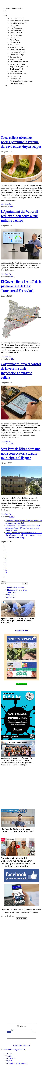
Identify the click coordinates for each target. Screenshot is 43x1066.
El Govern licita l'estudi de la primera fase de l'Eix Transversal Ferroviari (21, 286)
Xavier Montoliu (16, 59)
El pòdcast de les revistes (17, 590)
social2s (11, 206)
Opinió (9, 16)
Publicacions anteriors (16, 587)
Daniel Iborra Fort (16, 30)
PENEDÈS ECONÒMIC (19, 3)
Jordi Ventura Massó (17, 52)
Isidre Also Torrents (17, 50)
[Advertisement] (21, 111)
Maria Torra (14, 40)
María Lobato (15, 25)
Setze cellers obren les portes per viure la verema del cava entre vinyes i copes (21, 142)
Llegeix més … (7, 204)
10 (6, 572)
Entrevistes (11, 13)
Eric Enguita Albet (16, 69)
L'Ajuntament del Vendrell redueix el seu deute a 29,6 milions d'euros (19, 216)
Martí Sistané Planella (18, 74)
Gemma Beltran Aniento (19, 64)
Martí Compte (15, 37)
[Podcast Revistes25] (18, 739)
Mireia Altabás (15, 42)
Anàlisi (9, 11)
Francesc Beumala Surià (19, 62)
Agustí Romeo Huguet (18, 23)
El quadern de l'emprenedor (17, 86)
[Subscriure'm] (21, 683)
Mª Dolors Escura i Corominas (21, 81)
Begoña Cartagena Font (19, 66)
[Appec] (21, 1031)
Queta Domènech (16, 83)
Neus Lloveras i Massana (19, 21)
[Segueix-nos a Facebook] (21, 881)
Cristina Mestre (15, 79)
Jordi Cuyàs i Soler (16, 18)
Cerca (3, 581)
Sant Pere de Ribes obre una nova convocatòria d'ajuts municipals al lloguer (20, 453)
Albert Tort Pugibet (17, 47)
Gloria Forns (14, 45)
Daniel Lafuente (16, 71)
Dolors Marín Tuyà (17, 54)
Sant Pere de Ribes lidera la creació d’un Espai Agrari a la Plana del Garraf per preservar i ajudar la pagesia (23, 527)
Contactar (11, 597)
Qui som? (11, 595)
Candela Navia (15, 57)
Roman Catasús (16, 33)
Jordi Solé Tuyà (15, 76)
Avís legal (26, 1045)
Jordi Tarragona (16, 28)
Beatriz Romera (16, 35)
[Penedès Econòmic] (9, 1032)
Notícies (25, 8)
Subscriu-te (11, 592)
